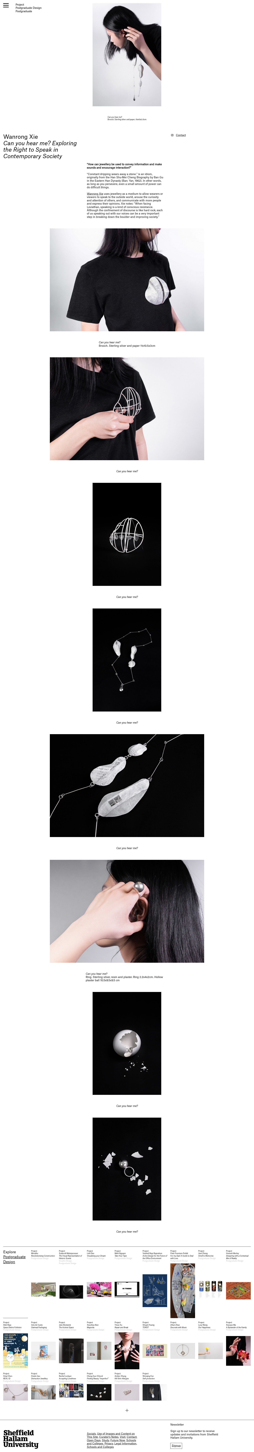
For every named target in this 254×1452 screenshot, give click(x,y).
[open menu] (6, 5)
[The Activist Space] (71, 1345)
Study (105, 1440)
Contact (181, 135)
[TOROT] (155, 1345)
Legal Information (125, 1443)
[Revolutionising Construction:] (43, 1284)
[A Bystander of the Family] (238, 1345)
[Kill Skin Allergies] (127, 1386)
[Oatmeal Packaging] (43, 1345)
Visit (122, 1437)
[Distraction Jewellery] (43, 1386)
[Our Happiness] (210, 1345)
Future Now (117, 1440)
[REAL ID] (15, 1386)
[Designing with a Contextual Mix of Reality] (238, 1284)
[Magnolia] (99, 1345)
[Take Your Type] (127, 1284)
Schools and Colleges (100, 1447)
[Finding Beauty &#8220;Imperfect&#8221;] (99, 1386)
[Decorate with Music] (182, 1345)
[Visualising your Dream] (99, 1284)
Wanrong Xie (20, 137)
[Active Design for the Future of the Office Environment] (155, 1284)
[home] (21, 1439)
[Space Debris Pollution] (15, 1345)
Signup (176, 1446)
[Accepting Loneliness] (71, 1386)
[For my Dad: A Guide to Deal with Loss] (182, 1284)
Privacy (109, 1443)
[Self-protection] (155, 1386)
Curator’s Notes (108, 1437)
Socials (91, 1434)
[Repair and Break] (127, 1345)
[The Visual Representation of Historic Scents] (71, 1284)
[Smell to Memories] (210, 1284)
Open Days (94, 1440)
